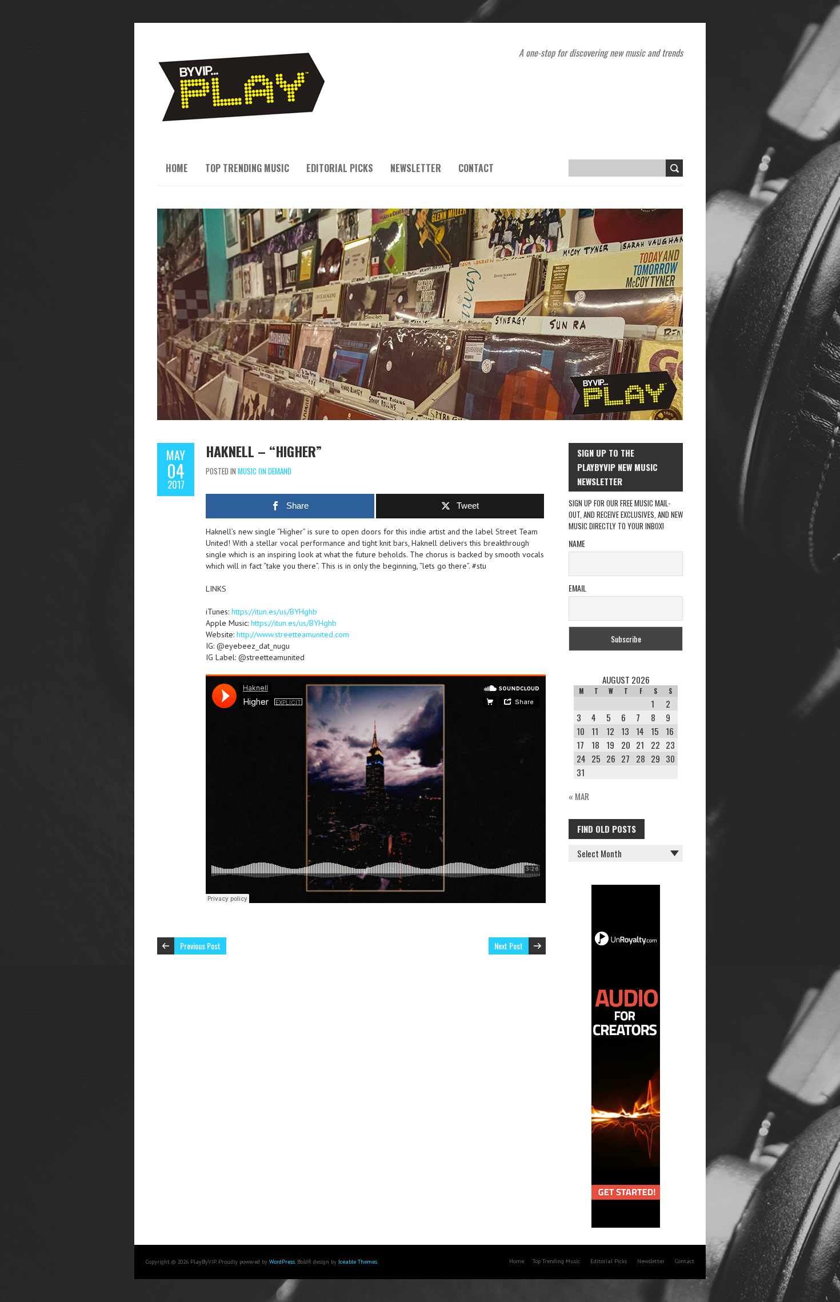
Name (577, 543)
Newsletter (415, 168)
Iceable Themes (357, 1261)
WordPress (282, 1261)
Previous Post (200, 946)
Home (177, 168)
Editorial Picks (339, 168)
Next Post (508, 946)
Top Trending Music (247, 168)
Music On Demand (264, 471)
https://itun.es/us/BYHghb (274, 611)
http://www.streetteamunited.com (293, 634)
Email (577, 588)
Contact (476, 168)
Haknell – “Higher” (264, 451)
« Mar (579, 796)
